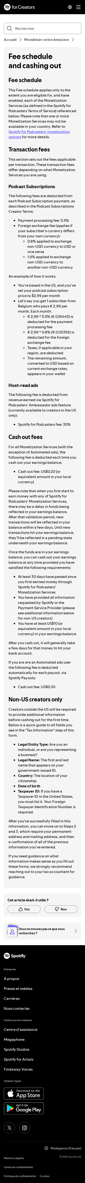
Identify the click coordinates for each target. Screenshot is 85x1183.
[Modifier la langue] (70, 7)
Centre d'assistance (20, 1029)
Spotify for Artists (18, 1059)
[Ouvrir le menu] (78, 7)
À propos (11, 978)
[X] (9, 1128)
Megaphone (14, 1039)
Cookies (44, 1176)
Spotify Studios (16, 1049)
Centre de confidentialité (18, 1167)
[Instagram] (24, 1128)
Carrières (12, 998)
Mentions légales (14, 1158)
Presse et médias (18, 988)
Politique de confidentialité (20, 1176)
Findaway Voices (18, 1069)
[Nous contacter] (74, 931)
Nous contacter (17, 1008)
